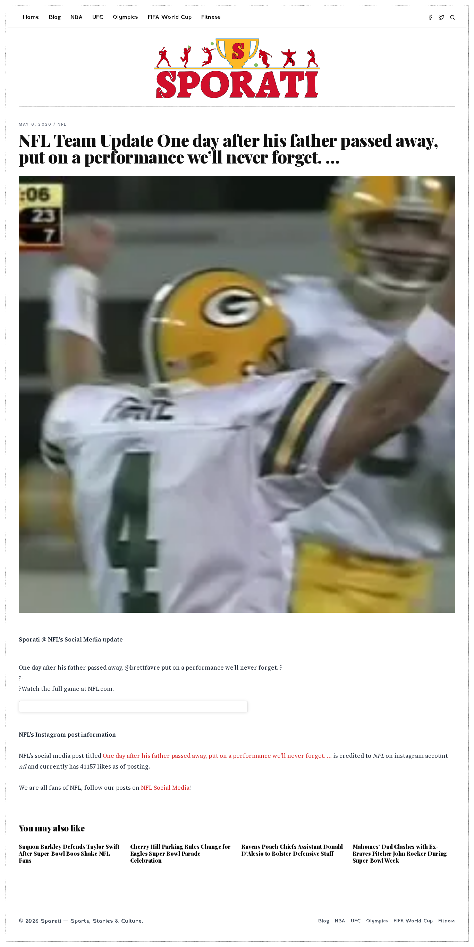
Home (31, 17)
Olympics (125, 17)
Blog (55, 17)
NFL (62, 124)
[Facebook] (430, 17)
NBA (76, 17)
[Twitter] (441, 17)
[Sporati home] (237, 68)
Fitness (210, 17)
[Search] (452, 17)
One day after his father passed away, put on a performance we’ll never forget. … (217, 756)
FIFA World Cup (170, 17)
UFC (97, 17)
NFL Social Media (165, 787)
